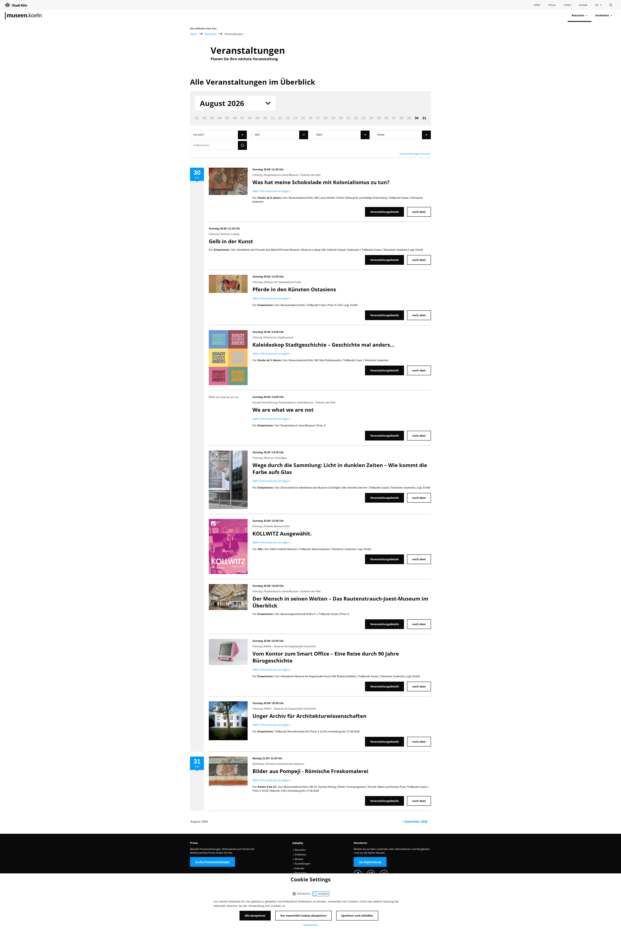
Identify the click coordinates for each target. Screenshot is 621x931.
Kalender (299, 868)
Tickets (567, 4)
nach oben (419, 212)
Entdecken (300, 854)
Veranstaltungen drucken (415, 154)
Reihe (381, 134)
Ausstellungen (302, 863)
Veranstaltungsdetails (384, 212)
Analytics (323, 893)
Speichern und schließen (357, 915)
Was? (319, 134)
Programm (300, 872)
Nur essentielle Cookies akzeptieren (303, 915)
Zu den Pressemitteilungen (212, 862)
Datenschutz (310, 925)
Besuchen (211, 34)
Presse (552, 4)
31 (424, 118)
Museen (298, 859)
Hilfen (539, 5)
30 (417, 118)
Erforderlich (303, 893)
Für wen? (198, 134)
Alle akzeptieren (255, 915)
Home (193, 34)
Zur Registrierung (370, 862)
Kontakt (583, 4)
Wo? (257, 134)
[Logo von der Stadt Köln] (16, 5)
